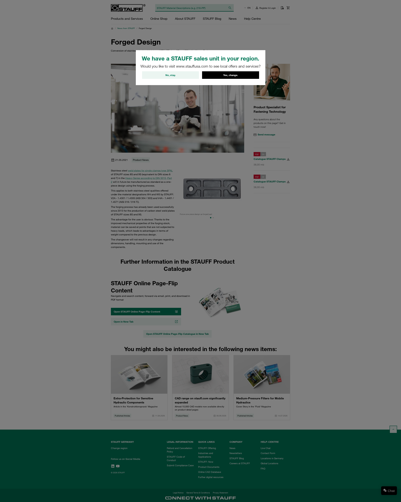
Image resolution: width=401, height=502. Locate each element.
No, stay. (170, 75)
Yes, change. (230, 75)
